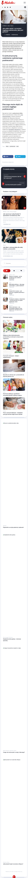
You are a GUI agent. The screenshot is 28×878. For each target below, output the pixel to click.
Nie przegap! (13, 211)
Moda (10, 289)
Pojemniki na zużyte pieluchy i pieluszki (13, 527)
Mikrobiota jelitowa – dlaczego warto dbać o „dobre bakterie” (16, 285)
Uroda (4, 411)
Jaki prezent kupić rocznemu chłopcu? (13, 864)
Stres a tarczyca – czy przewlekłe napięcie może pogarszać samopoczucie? (15, 308)
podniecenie (12, 146)
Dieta (10, 282)
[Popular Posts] (14, 270)
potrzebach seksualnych (15, 129)
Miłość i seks (6, 25)
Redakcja (7, 34)
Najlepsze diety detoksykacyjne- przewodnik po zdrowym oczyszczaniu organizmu (13, 337)
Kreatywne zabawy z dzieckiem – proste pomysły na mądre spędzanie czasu (17, 300)
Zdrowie (11, 305)
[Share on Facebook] (5, 7)
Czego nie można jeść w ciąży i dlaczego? (14, 752)
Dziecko (11, 297)
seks (17, 146)
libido (7, 146)
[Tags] (21, 270)
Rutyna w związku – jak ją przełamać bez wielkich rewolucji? (15, 278)
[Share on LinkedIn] (10, 7)
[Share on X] (2, 7)
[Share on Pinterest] (8, 7)
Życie (12, 25)
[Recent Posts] (6, 270)
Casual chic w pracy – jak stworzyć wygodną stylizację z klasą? (16, 292)
